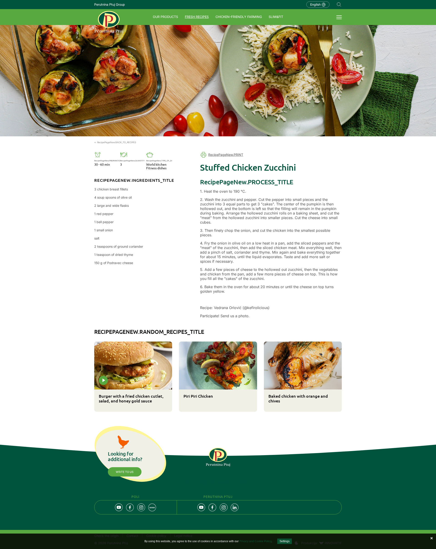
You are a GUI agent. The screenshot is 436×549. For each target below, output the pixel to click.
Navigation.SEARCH (339, 4)
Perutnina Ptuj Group (109, 4)
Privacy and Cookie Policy (255, 541)
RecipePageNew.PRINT (225, 155)
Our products (165, 17)
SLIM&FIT (276, 17)
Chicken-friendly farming (239, 17)
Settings (285, 541)
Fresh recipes (197, 17)
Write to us (125, 472)
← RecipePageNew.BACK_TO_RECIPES (115, 142)
